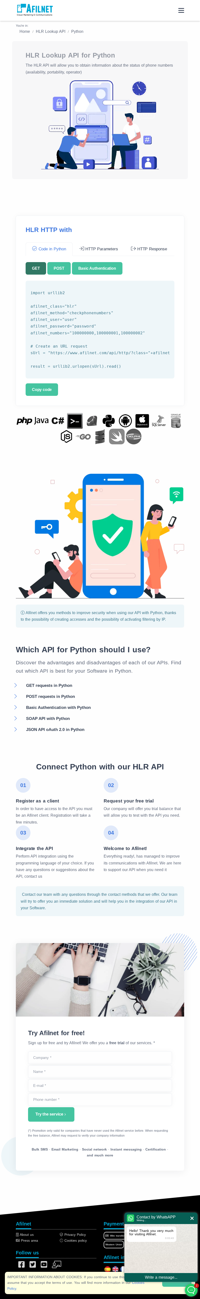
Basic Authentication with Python (58, 707)
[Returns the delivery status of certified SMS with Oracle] (176, 420)
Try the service (49, 1114)
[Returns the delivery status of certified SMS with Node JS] (66, 436)
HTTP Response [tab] (151, 249)
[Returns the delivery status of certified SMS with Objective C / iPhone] (142, 420)
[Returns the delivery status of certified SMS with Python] (108, 420)
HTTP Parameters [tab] (101, 249)
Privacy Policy (74, 1235)
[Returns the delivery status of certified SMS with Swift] (117, 436)
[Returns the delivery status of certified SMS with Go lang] (83, 436)
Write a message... (161, 1277)
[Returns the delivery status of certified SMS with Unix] (75, 420)
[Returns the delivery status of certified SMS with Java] (41, 420)
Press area (29, 1240)
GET (36, 268)
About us (26, 1235)
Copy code (42, 390)
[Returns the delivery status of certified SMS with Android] (125, 420)
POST (59, 268)
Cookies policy (75, 1240)
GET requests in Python (49, 685)
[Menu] (181, 10)
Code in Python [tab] (51, 249)
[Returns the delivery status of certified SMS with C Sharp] (58, 420)
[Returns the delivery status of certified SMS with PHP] (24, 420)
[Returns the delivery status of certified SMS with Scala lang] (100, 436)
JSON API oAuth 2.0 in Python (55, 729)
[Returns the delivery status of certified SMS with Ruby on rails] (92, 420)
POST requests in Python (50, 696)
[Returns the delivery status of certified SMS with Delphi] (133, 436)
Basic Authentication (97, 268)
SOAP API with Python (48, 718)
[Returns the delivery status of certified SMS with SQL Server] (159, 420)
